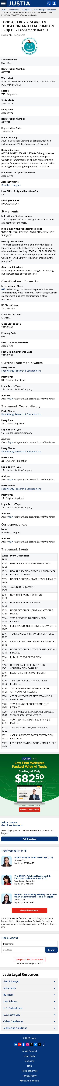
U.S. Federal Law (12, 1008)
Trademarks (14, 10)
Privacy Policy (29, 1076)
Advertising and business (45, 10)
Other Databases (13, 1021)
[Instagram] (27, 1044)
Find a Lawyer (9, 937)
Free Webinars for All (14, 850)
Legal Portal (29, 1056)
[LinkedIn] (15, 1044)
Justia (3, 10)
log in (10, 398)
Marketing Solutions (15, 1028)
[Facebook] (23, 1044)
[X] (39, 1044)
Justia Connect (29, 1051)
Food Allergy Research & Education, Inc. (21, 370)
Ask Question (29, 838)
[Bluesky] (35, 1044)
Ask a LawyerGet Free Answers (12, 824)
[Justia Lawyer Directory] (43, 1044)
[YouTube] (19, 1044)
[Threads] (31, 1044)
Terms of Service (29, 1071)
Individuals (9, 988)
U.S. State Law (11, 1014)
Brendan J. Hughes (11, 185)
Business (8, 994)
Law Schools (10, 1001)
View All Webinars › (29, 910)
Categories (27, 10)
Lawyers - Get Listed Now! (29, 959)
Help (29, 1066)
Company (29, 1061)
